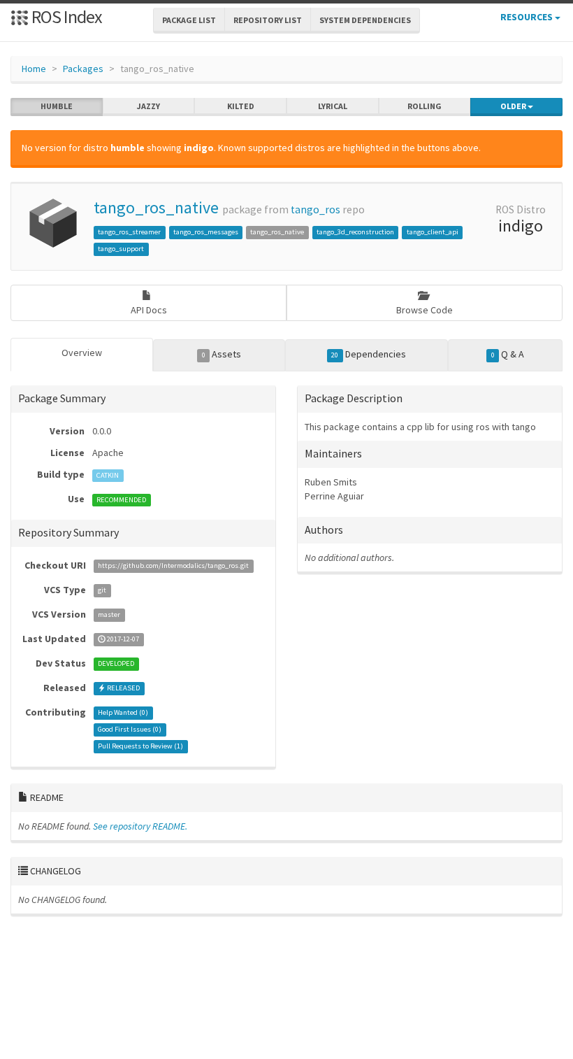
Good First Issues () (129, 729)
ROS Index (65, 16)
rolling (424, 106)
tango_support (121, 248)
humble (57, 106)
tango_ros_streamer (129, 231)
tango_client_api (432, 231)
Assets (221, 354)
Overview (81, 352)
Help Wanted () (123, 713)
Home (34, 68)
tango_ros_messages (205, 231)
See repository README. (140, 826)
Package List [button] (189, 20)
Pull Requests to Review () (140, 746)
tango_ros (315, 209)
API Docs (149, 310)
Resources (527, 16)
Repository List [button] (267, 20)
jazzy (148, 106)
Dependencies (368, 354)
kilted (240, 106)
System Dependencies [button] (365, 20)
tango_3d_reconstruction (355, 231)
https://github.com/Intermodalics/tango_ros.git (173, 566)
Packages (83, 68)
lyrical (332, 106)
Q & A (507, 354)
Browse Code (424, 310)
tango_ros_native (156, 207)
